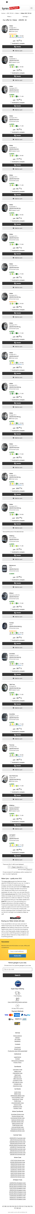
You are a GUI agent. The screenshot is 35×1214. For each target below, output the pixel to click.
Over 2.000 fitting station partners (17, 1002)
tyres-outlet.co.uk (9, 881)
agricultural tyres (10, 894)
